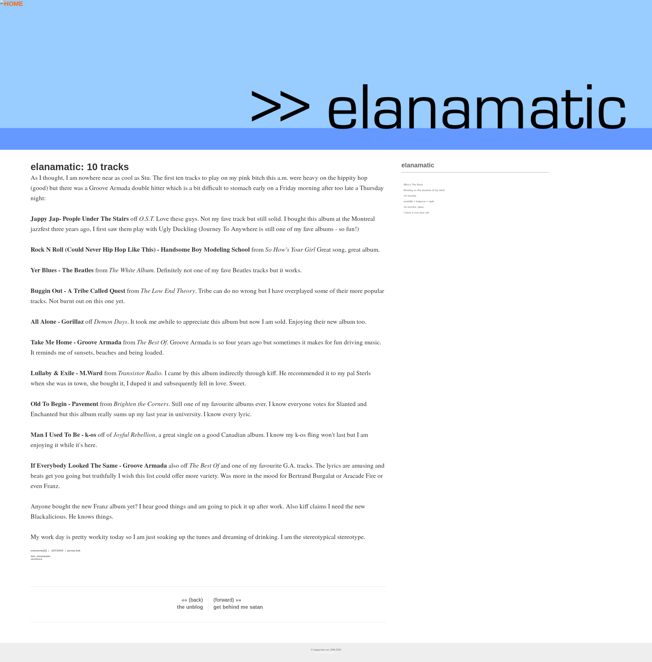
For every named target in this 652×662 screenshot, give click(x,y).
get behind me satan (238, 607)
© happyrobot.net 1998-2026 (326, 650)
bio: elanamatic (40, 556)
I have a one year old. (417, 212)
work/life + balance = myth (419, 201)
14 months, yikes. (414, 207)
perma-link (73, 550)
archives (36, 559)
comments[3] (39, 550)
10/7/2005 (57, 550)
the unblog (190, 607)
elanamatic (417, 165)
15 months (410, 195)
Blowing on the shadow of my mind (424, 190)
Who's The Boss (413, 184)
